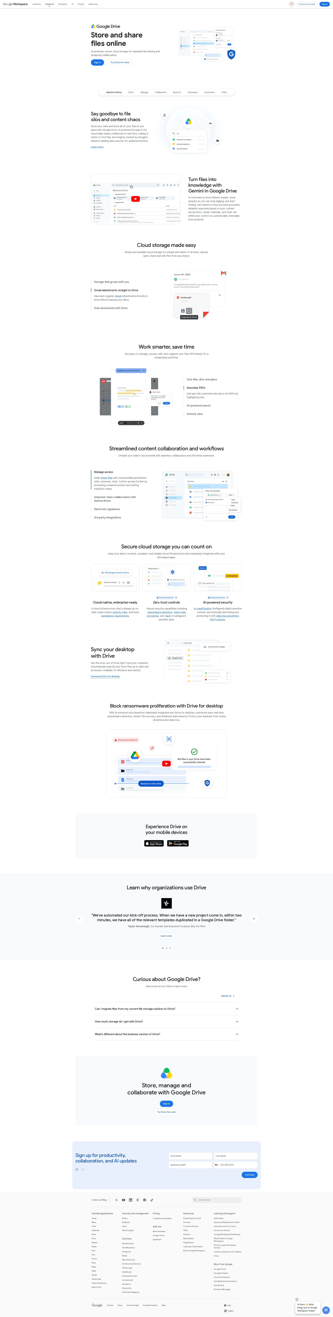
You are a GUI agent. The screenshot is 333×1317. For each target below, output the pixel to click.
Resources (93, 4)
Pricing (81, 4)
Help (163, 1305)
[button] (326, 1310)
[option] (113, 92)
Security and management (135, 1213)
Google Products (150, 1305)
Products (50, 4)
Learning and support (224, 1213)
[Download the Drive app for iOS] (154, 843)
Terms (120, 1305)
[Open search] (292, 4)
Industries (62, 4)
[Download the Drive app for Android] (178, 843)
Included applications (102, 1213)
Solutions (37, 4)
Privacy (110, 1305)
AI (72, 4)
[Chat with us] (326, 1310)
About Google (133, 1305)
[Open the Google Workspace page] (15, 4)
